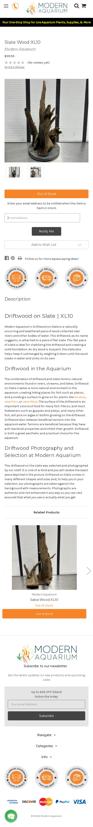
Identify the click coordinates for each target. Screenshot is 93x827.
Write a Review (14, 67)
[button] (11, 816)
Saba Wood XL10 (44, 600)
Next (88, 570)
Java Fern (11, 401)
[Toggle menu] (6, 6)
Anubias (80, 397)
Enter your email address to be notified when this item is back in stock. (46, 206)
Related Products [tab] (46, 512)
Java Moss (30, 401)
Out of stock (44, 613)
